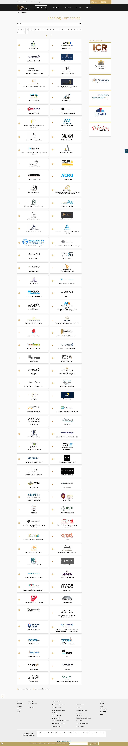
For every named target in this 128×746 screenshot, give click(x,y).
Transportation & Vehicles (82, 723)
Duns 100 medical (56, 718)
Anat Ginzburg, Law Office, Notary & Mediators (32, 523)
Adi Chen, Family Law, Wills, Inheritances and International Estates (66, 189)
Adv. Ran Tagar (66, 255)
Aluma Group (66, 395)
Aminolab (66, 421)
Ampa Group (32, 484)
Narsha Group (100, 66)
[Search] (80, 24)
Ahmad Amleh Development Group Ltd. (66, 320)
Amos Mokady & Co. (66, 471)
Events (88, 7)
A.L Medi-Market (32, 110)
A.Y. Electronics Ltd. (66, 123)
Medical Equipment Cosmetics (83, 718)
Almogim (32, 370)
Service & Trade (80, 721)
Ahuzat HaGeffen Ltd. (32, 332)
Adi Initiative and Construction (32, 203)
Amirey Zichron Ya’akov (32, 446)
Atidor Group (32, 665)
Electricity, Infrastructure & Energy (60, 721)
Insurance (78, 713)
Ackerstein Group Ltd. (32, 176)
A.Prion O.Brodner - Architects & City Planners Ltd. (32, 123)
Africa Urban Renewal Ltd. (32, 293)
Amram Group (66, 496)
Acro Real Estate (66, 176)
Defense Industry (56, 715)
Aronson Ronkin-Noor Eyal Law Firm (32, 586)
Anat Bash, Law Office (66, 509)
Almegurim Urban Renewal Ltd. (66, 345)
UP (30, 707)
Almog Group (32, 358)
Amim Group (32, 421)
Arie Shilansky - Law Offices (32, 549)
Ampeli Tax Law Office (32, 496)
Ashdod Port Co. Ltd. (32, 627)
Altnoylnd (32, 395)
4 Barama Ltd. (32, 45)
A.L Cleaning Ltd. (66, 97)
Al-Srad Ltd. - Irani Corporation (32, 383)
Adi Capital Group (32, 189)
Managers (68, 7)
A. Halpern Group (66, 45)
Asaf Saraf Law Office (32, 613)
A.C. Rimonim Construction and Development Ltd (66, 84)
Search (19, 24)
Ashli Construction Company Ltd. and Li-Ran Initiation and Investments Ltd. (66, 627)
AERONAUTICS (32, 268)
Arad (66, 536)
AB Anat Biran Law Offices (32, 136)
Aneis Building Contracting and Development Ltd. (66, 523)
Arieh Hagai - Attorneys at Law (66, 549)
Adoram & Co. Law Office (32, 229)
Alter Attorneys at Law (66, 383)
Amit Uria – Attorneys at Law (32, 459)
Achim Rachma (66, 163)
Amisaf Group (66, 446)
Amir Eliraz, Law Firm (32, 433)
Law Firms (79, 715)
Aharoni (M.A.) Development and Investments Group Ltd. (66, 306)
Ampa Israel (66, 484)
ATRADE (66, 665)
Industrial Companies (81, 710)
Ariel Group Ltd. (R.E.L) (32, 561)
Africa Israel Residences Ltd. (66, 280)
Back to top (2, 697)
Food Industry (79, 705)
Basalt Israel (100, 82)
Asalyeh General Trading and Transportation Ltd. (66, 613)
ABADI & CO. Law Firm (66, 136)
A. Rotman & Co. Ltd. (32, 57)
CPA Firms (54, 713)
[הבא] (51, 36)
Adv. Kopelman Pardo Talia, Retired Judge (66, 242)
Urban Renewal (80, 726)
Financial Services (56, 726)
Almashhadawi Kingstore (32, 345)
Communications (56, 707)
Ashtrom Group (32, 640)
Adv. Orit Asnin (32, 255)
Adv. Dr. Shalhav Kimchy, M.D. (32, 242)
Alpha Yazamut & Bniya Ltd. (66, 370)
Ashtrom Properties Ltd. (66, 640)
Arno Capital (66, 561)
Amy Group (32, 509)
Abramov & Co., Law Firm (66, 150)
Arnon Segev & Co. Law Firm (32, 574)
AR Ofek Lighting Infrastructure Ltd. (32, 536)
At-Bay (66, 653)
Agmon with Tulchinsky (32, 306)
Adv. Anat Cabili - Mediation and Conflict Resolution (66, 229)
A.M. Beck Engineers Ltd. (66, 110)
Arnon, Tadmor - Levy (66, 574)
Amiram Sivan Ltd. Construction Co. (66, 433)
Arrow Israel (66, 586)
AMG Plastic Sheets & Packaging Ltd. (66, 408)
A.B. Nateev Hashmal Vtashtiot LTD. (32, 84)
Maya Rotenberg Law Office (100, 129)
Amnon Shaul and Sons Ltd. (32, 471)
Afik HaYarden (32, 280)
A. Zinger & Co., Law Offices (66, 70)
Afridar (66, 293)
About (18, 2)
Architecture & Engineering (58, 705)
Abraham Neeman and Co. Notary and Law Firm (32, 150)
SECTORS (56, 701)
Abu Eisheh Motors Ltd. (32, 163)
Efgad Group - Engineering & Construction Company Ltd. (100, 113)
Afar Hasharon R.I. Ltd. (66, 268)
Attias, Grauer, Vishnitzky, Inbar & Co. (66, 678)
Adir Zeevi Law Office (66, 215)
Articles (78, 7)
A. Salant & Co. (66, 57)
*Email (71, 744)
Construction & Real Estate (58, 710)
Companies (55, 7)
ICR (100, 50)
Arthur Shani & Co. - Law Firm (32, 599)
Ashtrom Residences (32, 653)
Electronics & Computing (58, 723)
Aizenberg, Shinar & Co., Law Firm (66, 332)
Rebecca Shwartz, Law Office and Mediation (100, 97)
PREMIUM (32, 703)
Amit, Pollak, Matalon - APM (66, 459)
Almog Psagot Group (66, 358)
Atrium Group (32, 678)
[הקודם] (47, 36)
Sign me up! (92, 744)
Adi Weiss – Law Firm (66, 203)
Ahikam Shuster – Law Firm (32, 320)
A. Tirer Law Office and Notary (32, 70)
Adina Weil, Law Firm (32, 215)
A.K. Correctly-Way (32, 97)
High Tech (78, 707)
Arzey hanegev (66, 599)
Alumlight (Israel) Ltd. (32, 408)
